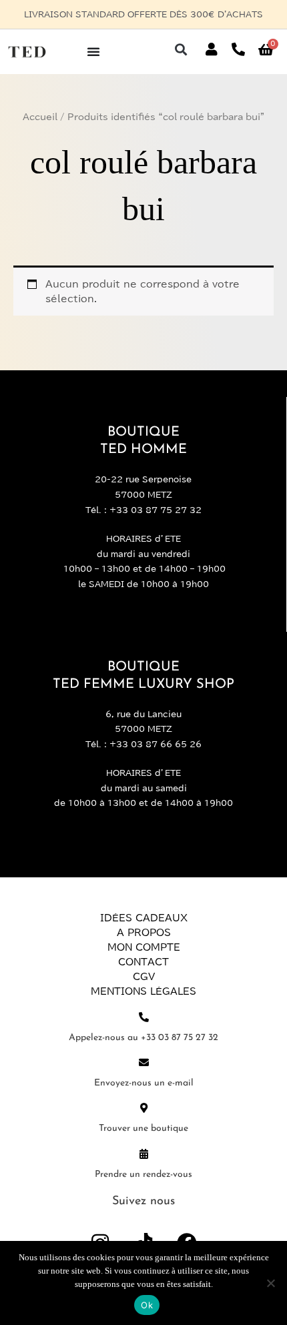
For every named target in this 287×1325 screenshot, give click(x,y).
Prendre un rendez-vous (143, 1175)
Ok (147, 1305)
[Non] (270, 1283)
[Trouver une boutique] (144, 1108)
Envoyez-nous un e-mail (144, 1083)
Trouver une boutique (143, 1129)
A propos (144, 932)
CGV (144, 976)
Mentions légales (143, 991)
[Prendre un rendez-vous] (144, 1154)
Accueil (40, 117)
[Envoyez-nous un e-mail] (144, 1062)
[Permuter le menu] (93, 51)
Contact (143, 962)
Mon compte (143, 947)
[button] (181, 50)
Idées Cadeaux (144, 918)
